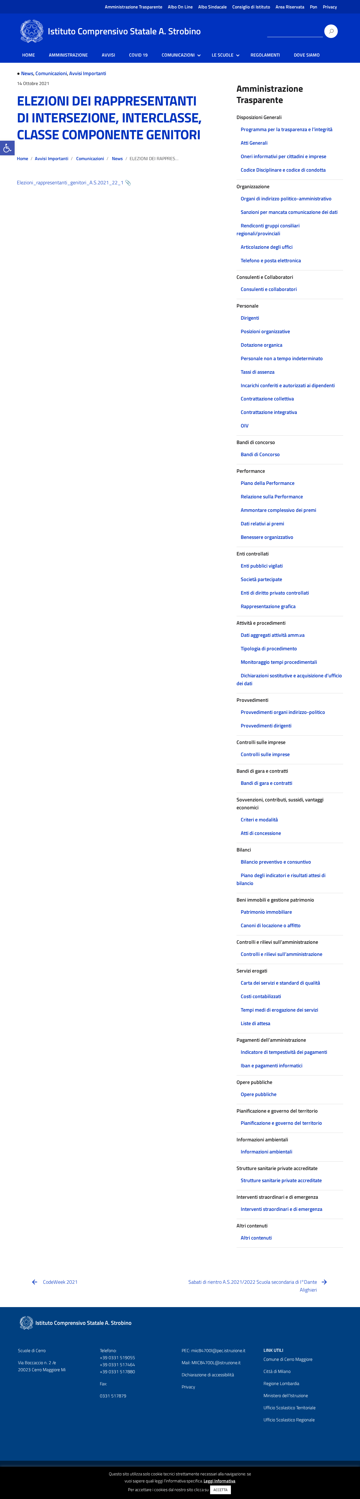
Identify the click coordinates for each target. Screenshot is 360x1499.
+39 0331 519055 (117, 1357)
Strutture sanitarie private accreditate (281, 1180)
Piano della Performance (267, 483)
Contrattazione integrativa (269, 412)
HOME (28, 54)
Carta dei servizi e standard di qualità (280, 983)
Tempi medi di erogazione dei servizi (279, 1010)
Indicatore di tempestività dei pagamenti (284, 1052)
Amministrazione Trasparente (133, 6)
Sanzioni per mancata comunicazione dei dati (289, 212)
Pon (313, 6)
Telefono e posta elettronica (271, 260)
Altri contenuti (256, 1238)
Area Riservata (290, 6)
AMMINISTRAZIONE (68, 54)
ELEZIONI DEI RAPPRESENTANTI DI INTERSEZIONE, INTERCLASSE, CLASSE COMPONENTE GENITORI (109, 117)
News (27, 73)
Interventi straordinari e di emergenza (281, 1209)
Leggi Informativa (219, 1481)
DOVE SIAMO (307, 54)
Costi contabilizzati (261, 996)
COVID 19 (138, 54)
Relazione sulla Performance (272, 496)
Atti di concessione (261, 833)
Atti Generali (254, 143)
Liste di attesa (255, 1023)
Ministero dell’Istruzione (286, 1395)
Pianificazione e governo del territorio (281, 1123)
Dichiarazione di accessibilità (208, 1374)
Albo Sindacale (212, 6)
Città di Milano (277, 1371)
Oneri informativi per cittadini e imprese (283, 156)
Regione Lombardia (281, 1383)
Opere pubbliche (258, 1094)
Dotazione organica (261, 345)
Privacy (330, 6)
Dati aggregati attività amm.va (273, 635)
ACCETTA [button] (220, 1490)
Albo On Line (180, 6)
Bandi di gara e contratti (266, 783)
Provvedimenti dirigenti (266, 725)
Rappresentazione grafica (268, 606)
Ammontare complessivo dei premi (278, 510)
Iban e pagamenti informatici (271, 1065)
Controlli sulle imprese (265, 754)
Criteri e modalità (259, 819)
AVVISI (108, 54)
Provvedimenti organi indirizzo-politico (283, 712)
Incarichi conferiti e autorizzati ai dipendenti (288, 385)
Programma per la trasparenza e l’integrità (286, 129)
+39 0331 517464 (117, 1364)
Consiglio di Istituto (251, 6)
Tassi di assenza (257, 372)
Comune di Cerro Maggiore (288, 1359)
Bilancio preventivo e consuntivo (276, 862)
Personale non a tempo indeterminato (282, 358)
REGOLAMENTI (265, 54)
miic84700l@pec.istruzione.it (218, 1350)
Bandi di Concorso (260, 454)
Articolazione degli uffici (266, 247)
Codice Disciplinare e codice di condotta (283, 170)
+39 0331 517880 (117, 1371)
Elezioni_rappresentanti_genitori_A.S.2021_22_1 (70, 182)
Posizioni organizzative (265, 331)
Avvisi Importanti (87, 73)
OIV (245, 425)
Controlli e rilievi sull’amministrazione (281, 954)
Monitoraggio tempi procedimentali (279, 662)
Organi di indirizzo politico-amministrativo (286, 198)
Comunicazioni (51, 73)
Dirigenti (250, 318)
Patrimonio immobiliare (266, 912)
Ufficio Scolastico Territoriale (290, 1407)
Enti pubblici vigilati (262, 566)
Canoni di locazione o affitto (271, 925)
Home (22, 158)
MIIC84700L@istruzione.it (216, 1362)
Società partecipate (261, 579)
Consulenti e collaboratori (269, 289)
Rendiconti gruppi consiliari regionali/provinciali (268, 229)
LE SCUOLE (222, 54)
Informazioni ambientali (266, 1151)
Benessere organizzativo (267, 537)
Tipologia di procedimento (269, 648)
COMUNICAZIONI (178, 54)
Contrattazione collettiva (267, 398)
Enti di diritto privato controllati (275, 593)
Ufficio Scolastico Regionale (289, 1419)
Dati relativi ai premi (262, 523)
